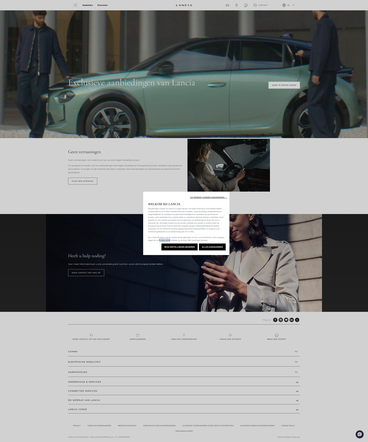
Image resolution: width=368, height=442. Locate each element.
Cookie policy (164, 240)
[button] (208, 197)
